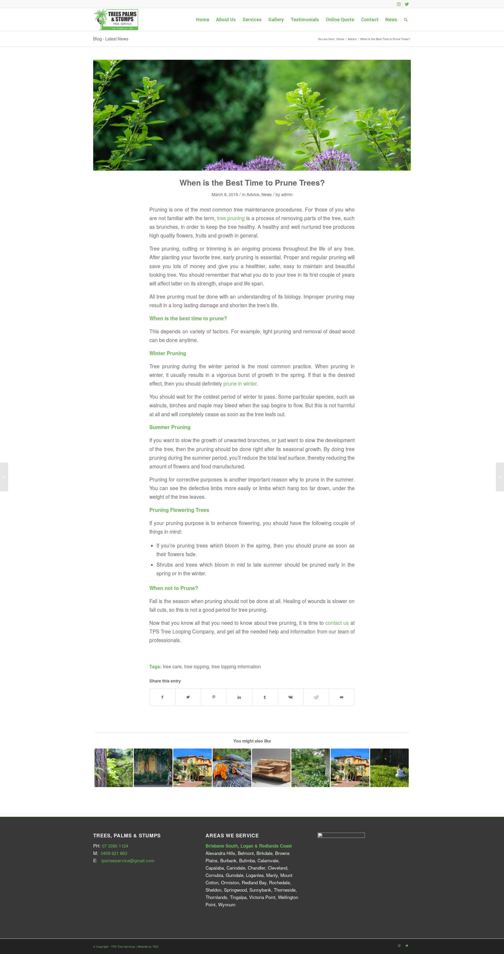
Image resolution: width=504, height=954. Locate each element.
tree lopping (196, 666)
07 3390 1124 (115, 845)
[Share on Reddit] (316, 697)
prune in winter (240, 383)
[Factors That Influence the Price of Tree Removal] (113, 768)
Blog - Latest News (110, 39)
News (266, 194)
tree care (172, 666)
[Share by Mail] (342, 697)
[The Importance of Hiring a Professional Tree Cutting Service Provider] (389, 768)
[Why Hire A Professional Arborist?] (500, 477)
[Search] (406, 19)
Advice (252, 194)
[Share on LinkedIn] (239, 697)
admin (287, 194)
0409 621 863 (114, 853)
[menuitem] (203, 19)
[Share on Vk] (290, 697)
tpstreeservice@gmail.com (127, 860)
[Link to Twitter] (407, 4)
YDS (155, 946)
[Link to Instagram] (399, 4)
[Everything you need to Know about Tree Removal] (310, 768)
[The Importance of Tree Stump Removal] (232, 768)
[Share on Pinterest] (214, 697)
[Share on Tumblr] (265, 697)
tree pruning (231, 218)
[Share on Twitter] (188, 697)
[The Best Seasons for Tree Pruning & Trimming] (192, 768)
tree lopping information (236, 666)
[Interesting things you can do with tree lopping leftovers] (271, 768)
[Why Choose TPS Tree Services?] (153, 768)
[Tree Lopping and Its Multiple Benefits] (350, 768)
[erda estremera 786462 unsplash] (252, 115)
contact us (337, 622)
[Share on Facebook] (162, 697)
